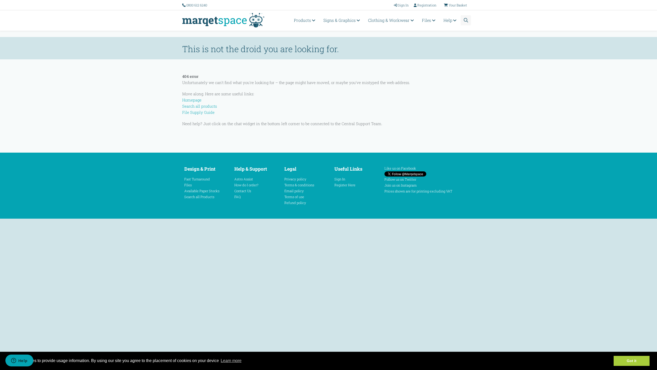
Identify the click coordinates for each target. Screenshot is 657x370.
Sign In (339, 179)
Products (303, 20)
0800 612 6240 (196, 5)
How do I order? (246, 185)
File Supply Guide (198, 112)
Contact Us (242, 191)
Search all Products (199, 197)
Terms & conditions (299, 185)
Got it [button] (631, 361)
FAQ (237, 197)
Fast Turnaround (197, 179)
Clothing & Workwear (389, 20)
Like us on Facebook (400, 168)
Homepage (191, 100)
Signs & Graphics (340, 20)
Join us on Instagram (400, 185)
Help (448, 20)
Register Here (344, 185)
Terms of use (294, 197)
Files (427, 20)
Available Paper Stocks (201, 191)
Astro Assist (243, 179)
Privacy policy (295, 179)
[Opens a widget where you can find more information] (19, 361)
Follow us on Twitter (400, 179)
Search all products (199, 106)
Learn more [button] (231, 360)
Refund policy (295, 202)
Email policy (294, 191)
